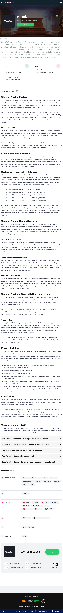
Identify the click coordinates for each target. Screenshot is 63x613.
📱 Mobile (36, 518)
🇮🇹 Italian (45, 506)
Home (1, 38)
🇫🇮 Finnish (55, 502)
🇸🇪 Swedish (48, 509)
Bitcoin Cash (43, 478)
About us (21, 606)
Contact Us (27, 606)
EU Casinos (56, 611)
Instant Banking (27, 481)
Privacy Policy (35, 606)
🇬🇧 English (45, 502)
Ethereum (53, 478)
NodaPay (57, 481)
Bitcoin (34, 478)
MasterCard (47, 481)
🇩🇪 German (36, 506)
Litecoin (38, 481)
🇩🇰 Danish (26, 502)
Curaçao (25, 493)
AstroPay (25, 478)
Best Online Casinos (11, 611)
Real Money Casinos (43, 611)
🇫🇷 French (26, 506)
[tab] (31, 438)
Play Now (25, 24)
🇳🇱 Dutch (35, 502)
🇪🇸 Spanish (38, 509)
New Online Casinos (27, 611)
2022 (24, 536)
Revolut (25, 484)
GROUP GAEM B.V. (28, 527)
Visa (32, 484)
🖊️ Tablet (45, 518)
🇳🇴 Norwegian (27, 509)
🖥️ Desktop (26, 518)
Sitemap (42, 606)
